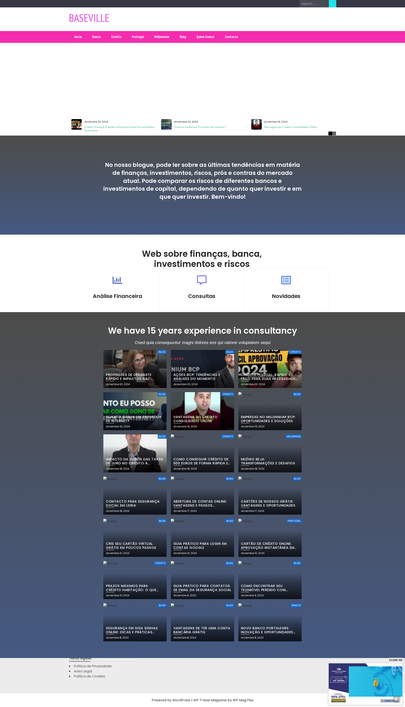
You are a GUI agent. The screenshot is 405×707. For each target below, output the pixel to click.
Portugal (138, 36)
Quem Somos (205, 36)
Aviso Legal (83, 671)
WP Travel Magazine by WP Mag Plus (223, 700)
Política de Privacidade (93, 666)
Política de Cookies (89, 676)
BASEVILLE (89, 18)
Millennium (161, 36)
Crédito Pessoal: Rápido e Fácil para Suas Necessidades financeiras (119, 129)
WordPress (181, 700)
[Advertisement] (202, 76)
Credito (116, 36)
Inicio (78, 36)
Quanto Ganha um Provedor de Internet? (200, 127)
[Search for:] (314, 3)
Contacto (231, 36)
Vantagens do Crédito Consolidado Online (290, 127)
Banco (96, 36)
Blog (183, 36)
